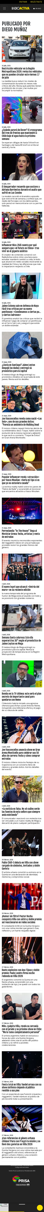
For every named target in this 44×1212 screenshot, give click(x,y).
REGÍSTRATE (36, 1)
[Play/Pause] (40, 1208)
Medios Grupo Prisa (22, 1184)
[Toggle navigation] (4, 8)
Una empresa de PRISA (22, 1178)
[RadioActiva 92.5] (20, 8)
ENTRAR (23, 1)
